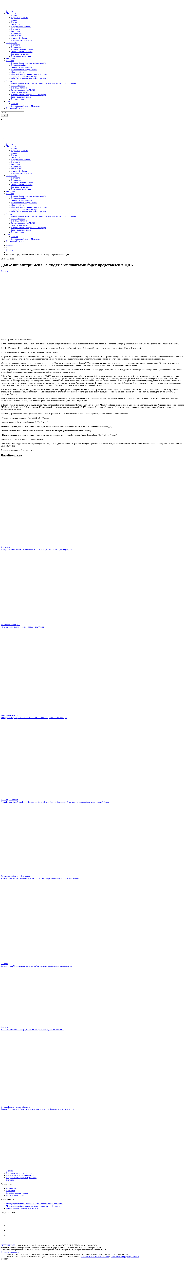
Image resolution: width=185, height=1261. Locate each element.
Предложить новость (10, 1252)
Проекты (10, 61)
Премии (14, 22)
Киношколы (16, 33)
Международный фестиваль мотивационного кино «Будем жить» (34, 1206)
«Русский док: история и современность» (29, 74)
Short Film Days (17, 72)
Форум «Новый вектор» (21, 67)
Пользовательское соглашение (19, 1173)
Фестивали (16, 24)
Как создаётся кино (19, 88)
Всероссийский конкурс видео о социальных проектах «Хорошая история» (43, 83)
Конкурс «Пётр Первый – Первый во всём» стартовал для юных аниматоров (34, 718)
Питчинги (15, 29)
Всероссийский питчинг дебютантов (22, 1208)
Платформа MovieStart (15, 108)
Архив (9, 81)
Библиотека (16, 36)
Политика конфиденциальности (20, 1175)
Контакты (10, 1180)
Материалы (11, 13)
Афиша (14, 20)
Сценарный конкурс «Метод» (24, 76)
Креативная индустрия (21, 56)
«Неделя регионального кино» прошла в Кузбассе (22, 627)
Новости (9, 11)
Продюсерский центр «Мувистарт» (26, 106)
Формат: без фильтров (20, 38)
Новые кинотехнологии (21, 40)
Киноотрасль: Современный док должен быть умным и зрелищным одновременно (36, 966)
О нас (8, 101)
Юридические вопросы (21, 27)
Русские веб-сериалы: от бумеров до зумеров (30, 79)
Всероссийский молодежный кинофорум (28, 95)
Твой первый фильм (19, 92)
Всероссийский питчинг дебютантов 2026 (29, 63)
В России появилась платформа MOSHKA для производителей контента (32, 1029)
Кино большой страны (20, 65)
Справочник (11, 42)
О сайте (14, 104)
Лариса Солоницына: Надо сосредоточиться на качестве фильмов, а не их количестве (38, 1109)
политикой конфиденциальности (125, 1256)
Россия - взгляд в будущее (19, 1107)
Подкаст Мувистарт (19, 18)
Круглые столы (17, 99)
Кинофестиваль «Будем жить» (24, 70)
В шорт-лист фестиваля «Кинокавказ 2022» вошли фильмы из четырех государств (36, 549)
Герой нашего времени (21, 97)
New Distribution (18, 85)
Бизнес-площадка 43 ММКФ (23, 90)
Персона (14, 15)
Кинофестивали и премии (22, 49)
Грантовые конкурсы (20, 54)
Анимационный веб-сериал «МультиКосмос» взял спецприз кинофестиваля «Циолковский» (41, 878)
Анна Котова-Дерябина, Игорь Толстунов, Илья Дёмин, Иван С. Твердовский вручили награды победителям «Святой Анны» (55, 802)
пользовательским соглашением (95, 1256)
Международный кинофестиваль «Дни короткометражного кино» (34, 1204)
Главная (9, 245)
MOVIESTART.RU (9, 1245)
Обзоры (4, 964)
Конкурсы (15, 31)
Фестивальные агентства (21, 52)
